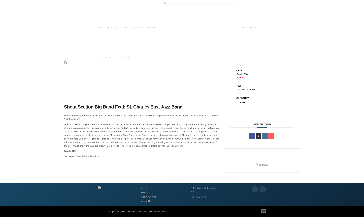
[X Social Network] (258, 136)
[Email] (271, 136)
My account (124, 57)
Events (144, 192)
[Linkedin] (265, 136)
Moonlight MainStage (145, 27)
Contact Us (105, 57)
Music (243, 102)
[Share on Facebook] (252, 136)
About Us (112, 27)
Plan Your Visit (249, 27)
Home (100, 27)
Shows (125, 27)
